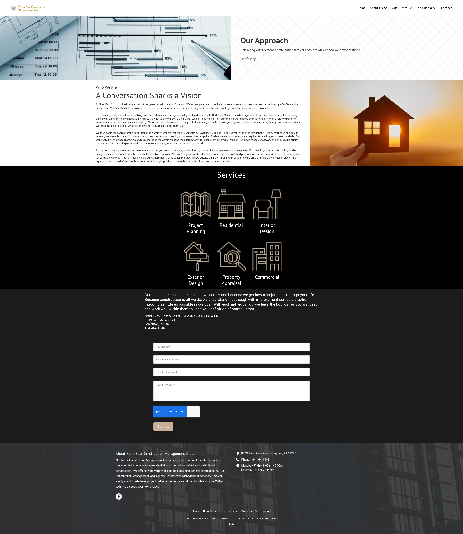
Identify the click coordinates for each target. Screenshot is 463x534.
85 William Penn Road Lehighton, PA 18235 (268, 453)
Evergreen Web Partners (266, 518)
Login (231, 524)
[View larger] (195, 256)
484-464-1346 (260, 459)
